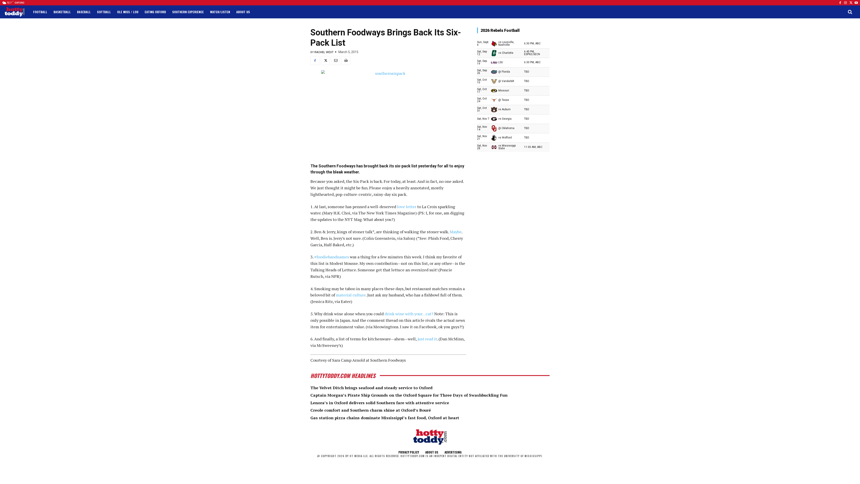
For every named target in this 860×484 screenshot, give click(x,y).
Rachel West (323, 52)
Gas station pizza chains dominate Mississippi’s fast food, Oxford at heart (384, 417)
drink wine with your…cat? (409, 313)
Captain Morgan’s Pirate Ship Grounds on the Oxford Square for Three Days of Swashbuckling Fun (408, 395)
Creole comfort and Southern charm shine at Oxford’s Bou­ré (370, 410)
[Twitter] (850, 2)
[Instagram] (845, 2)
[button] (850, 11)
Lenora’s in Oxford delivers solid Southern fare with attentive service (379, 402)
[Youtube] (856, 2)
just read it (427, 338)
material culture (351, 295)
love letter (406, 206)
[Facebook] (840, 2)
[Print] (345, 60)
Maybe (456, 231)
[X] (325, 60)
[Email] (335, 60)
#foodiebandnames (331, 256)
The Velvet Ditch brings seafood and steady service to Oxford (371, 387)
